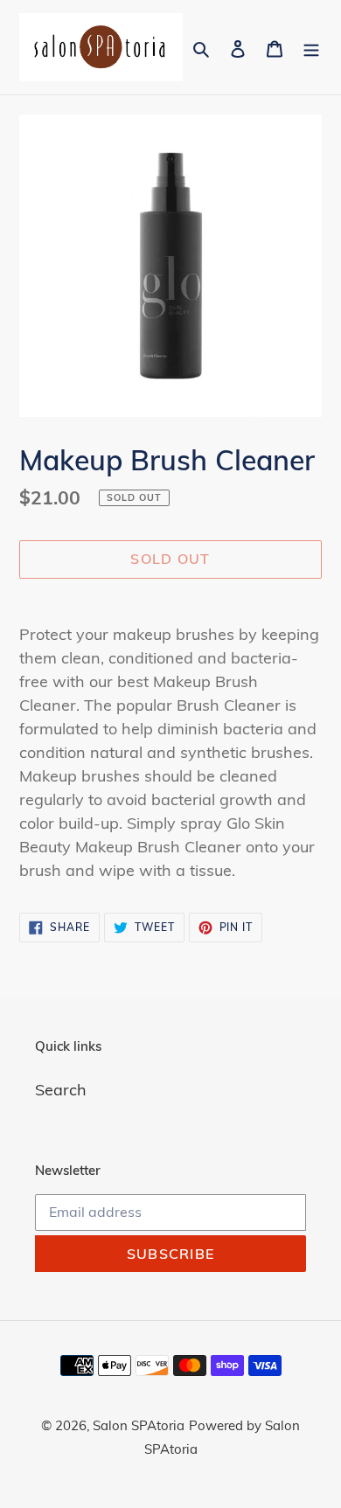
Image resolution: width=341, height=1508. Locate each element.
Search (61, 1090)
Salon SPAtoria (138, 1425)
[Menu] (311, 47)
